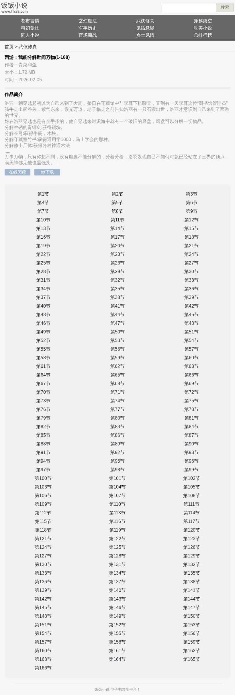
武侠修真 (145, 20)
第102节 (191, 478)
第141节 (191, 590)
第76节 (43, 409)
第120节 (191, 530)
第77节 (117, 409)
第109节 (43, 504)
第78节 (191, 409)
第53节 (117, 340)
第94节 (43, 461)
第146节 (117, 607)
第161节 (117, 650)
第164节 (117, 659)
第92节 (117, 452)
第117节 (191, 521)
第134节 (117, 573)
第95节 (117, 461)
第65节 (117, 374)
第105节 (191, 486)
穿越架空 (203, 20)
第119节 (117, 530)
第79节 (43, 418)
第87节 (191, 435)
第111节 (191, 504)
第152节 (117, 624)
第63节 (191, 366)
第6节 (191, 202)
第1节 (43, 194)
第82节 (43, 426)
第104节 (117, 486)
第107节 (117, 495)
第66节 (191, 374)
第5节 (117, 202)
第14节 (117, 228)
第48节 (191, 323)
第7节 (43, 211)
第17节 (117, 237)
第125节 (117, 547)
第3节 (191, 194)
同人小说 (30, 35)
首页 (9, 46)
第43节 (43, 314)
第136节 (43, 581)
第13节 (43, 228)
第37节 (43, 297)
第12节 (191, 219)
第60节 (191, 357)
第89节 (117, 443)
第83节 (117, 426)
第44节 (117, 314)
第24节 (191, 254)
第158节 (117, 642)
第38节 (117, 297)
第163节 (43, 659)
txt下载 (47, 171)
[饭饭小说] (14, 7)
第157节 (43, 642)
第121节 (43, 538)
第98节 (117, 469)
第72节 (191, 392)
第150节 (191, 616)
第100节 (43, 478)
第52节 (43, 340)
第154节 (43, 633)
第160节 (43, 650)
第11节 (117, 219)
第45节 (191, 314)
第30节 (191, 271)
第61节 (43, 366)
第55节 (43, 349)
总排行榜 (203, 35)
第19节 (43, 245)
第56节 (117, 349)
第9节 (191, 211)
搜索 (225, 7)
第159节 (191, 642)
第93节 (191, 452)
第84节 (191, 426)
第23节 (117, 254)
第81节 (191, 418)
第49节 (43, 331)
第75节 (191, 400)
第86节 (117, 435)
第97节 (43, 469)
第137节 (117, 581)
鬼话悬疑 (145, 28)
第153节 (191, 624)
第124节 (43, 547)
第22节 (43, 254)
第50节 (117, 331)
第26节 (117, 262)
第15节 (191, 228)
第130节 (43, 564)
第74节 (117, 400)
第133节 (43, 573)
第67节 (43, 383)
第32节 (117, 280)
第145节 (43, 607)
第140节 (117, 590)
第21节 (191, 245)
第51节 (191, 331)
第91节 (43, 452)
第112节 (43, 512)
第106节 (43, 495)
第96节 (191, 461)
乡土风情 (145, 35)
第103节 (43, 486)
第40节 (43, 306)
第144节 (191, 598)
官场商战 (88, 35)
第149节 (117, 616)
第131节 (117, 564)
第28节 (43, 271)
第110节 (117, 504)
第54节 (191, 340)
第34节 (43, 288)
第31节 (43, 280)
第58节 (43, 357)
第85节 (43, 435)
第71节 (117, 392)
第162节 (191, 650)
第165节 (191, 659)
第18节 (191, 237)
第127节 (43, 555)
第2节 (117, 194)
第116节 (117, 521)
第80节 (117, 418)
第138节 (191, 581)
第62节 (117, 366)
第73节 (43, 400)
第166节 (43, 667)
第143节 (117, 598)
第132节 (191, 564)
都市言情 (30, 20)
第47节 (117, 323)
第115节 (43, 521)
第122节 (117, 538)
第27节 (191, 262)
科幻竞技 (30, 28)
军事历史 (88, 28)
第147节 (191, 607)
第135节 (191, 573)
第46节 (43, 323)
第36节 (191, 288)
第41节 (117, 306)
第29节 (117, 271)
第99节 (191, 469)
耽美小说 (203, 28)
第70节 (43, 392)
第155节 (117, 633)
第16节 (43, 237)
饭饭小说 (102, 689)
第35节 (117, 288)
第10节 (43, 219)
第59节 (117, 357)
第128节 (117, 555)
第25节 (43, 262)
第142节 (43, 598)
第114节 (191, 512)
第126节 (191, 547)
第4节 (43, 202)
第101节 (117, 478)
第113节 (117, 512)
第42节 (191, 306)
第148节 (43, 616)
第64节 (43, 374)
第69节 (191, 383)
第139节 (43, 590)
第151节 (43, 624)
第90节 (191, 443)
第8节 (117, 211)
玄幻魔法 (88, 20)
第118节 (43, 530)
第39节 (191, 297)
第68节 (117, 383)
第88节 (43, 443)
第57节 (191, 349)
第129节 (191, 555)
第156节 (191, 633)
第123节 (191, 538)
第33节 (191, 280)
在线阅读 (17, 171)
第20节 (117, 245)
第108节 (191, 495)
